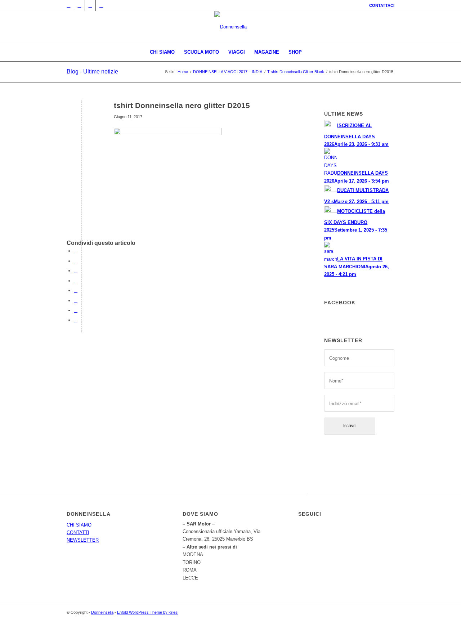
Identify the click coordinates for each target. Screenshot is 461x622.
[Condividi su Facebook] (75, 251)
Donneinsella (102, 612)
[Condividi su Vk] (75, 300)
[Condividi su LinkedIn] (75, 280)
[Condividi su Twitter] (75, 261)
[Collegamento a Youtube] (101, 5)
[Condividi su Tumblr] (75, 290)
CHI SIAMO (79, 525)
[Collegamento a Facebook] (79, 5)
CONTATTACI (381, 5)
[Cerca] (311, 52)
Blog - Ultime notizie (92, 71)
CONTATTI (78, 532)
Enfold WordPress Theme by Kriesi (147, 612)
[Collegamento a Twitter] (68, 5)
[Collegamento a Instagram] (90, 5)
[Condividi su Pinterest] (75, 270)
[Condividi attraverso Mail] (75, 320)
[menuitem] (380, 5)
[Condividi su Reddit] (75, 310)
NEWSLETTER (83, 540)
